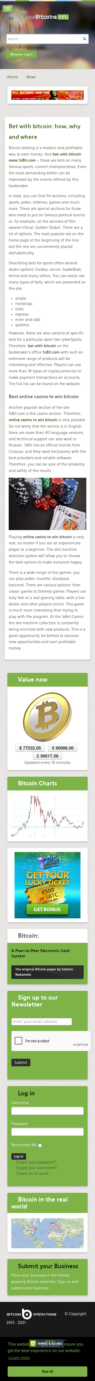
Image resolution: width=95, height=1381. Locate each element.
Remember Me (24, 1145)
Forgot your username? (36, 1168)
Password (19, 1124)
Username (20, 1103)
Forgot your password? (35, 1162)
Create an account (31, 1173)
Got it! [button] (47, 1371)
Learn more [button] (19, 1358)
